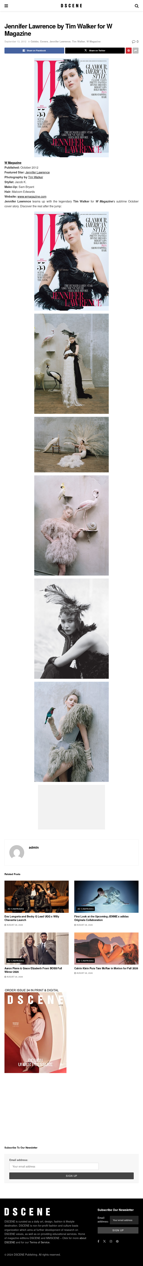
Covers (44, 41)
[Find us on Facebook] (98, 1241)
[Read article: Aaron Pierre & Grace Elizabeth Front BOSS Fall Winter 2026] (36, 948)
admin (34, 847)
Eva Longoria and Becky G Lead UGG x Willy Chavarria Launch (31, 918)
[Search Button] (137, 5)
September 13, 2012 (15, 41)
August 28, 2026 (14, 925)
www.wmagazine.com (32, 196)
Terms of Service (40, 1242)
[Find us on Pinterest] (117, 1241)
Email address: (18, 1160)
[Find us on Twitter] (104, 1241)
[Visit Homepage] (71, 5)
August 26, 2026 (14, 976)
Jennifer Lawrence (60, 41)
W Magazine (94, 41)
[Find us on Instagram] (111, 1241)
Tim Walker (78, 41)
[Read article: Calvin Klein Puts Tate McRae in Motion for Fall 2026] (106, 948)
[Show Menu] (6, 5)
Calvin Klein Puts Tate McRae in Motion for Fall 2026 (106, 968)
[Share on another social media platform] (136, 51)
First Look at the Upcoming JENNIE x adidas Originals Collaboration (101, 918)
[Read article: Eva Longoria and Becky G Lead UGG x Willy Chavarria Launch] (36, 897)
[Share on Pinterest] (129, 51)
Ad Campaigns (16, 908)
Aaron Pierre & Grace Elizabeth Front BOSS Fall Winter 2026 (33, 970)
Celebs (35, 41)
